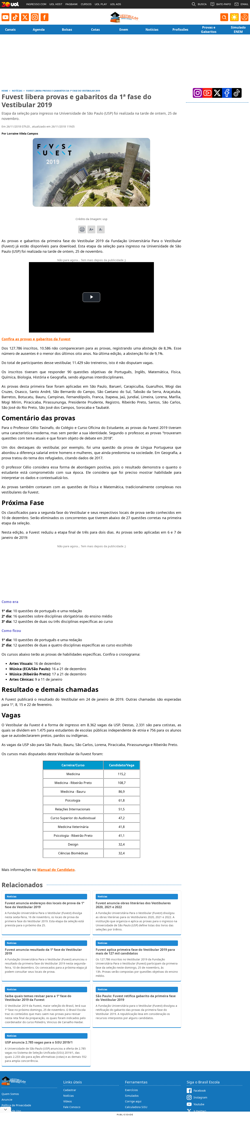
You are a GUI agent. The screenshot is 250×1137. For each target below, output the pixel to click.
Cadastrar (69, 1090)
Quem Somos (10, 1094)
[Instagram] (35, 17)
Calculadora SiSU (136, 1107)
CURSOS (86, 4)
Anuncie (7, 1099)
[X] (25, 17)
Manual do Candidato (56, 869)
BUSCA (202, 4)
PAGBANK (71, 4)
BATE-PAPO (223, 4)
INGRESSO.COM (36, 4)
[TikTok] (15, 17)
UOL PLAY (101, 4)
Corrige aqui (133, 1101)
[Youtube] (5, 17)
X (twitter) (200, 1111)
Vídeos (67, 1101)
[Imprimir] (82, 229)
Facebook (200, 1090)
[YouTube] (207, 93)
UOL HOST (55, 4)
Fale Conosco (71, 1107)
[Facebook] (227, 93)
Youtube (199, 1104)
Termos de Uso (11, 1111)
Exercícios (131, 1090)
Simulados (132, 1095)
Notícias (68, 1095)
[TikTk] (237, 93)
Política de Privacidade (16, 1105)
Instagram (200, 1097)
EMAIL (244, 4)
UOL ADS (115, 4)
